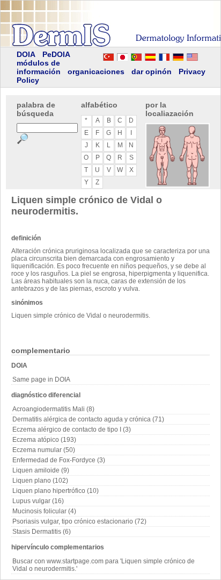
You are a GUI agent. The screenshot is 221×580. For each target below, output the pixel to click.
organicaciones (96, 71)
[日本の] (122, 55)
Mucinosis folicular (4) (44, 511)
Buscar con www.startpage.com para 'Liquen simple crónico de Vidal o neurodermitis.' (103, 564)
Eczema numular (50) (43, 450)
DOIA (26, 54)
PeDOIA (56, 54)
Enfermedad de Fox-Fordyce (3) (58, 460)
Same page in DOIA (41, 379)
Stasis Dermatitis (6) (41, 531)
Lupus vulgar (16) (38, 501)
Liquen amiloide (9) (40, 470)
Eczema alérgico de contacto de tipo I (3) (71, 429)
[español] (150, 55)
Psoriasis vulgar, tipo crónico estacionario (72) (79, 521)
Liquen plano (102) (40, 480)
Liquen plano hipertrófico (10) (55, 491)
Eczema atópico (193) (44, 439)
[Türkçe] (108, 55)
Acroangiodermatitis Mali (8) (53, 409)
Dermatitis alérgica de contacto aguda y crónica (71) (88, 419)
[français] (164, 55)
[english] (203, 55)
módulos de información (39, 67)
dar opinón (151, 71)
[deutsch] (178, 55)
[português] (136, 55)
